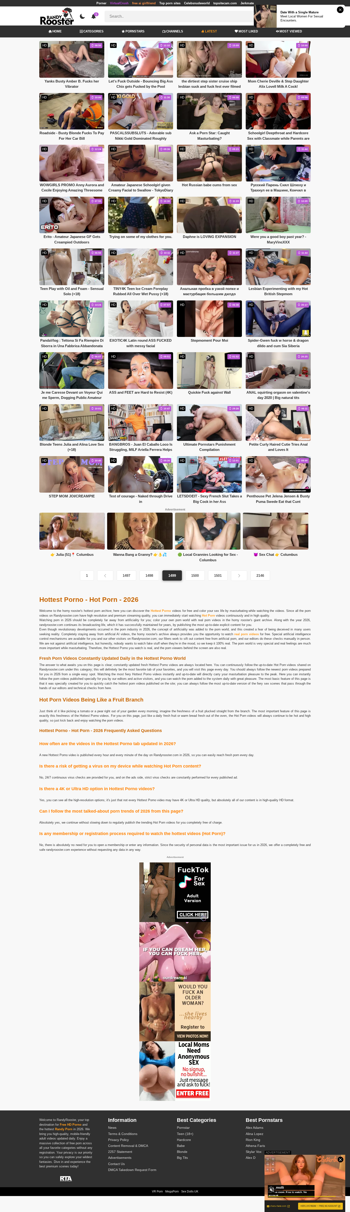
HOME (57, 31)
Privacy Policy (118, 1140)
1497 (126, 575)
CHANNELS (174, 31)
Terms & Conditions (122, 1134)
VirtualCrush (119, 3)
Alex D (250, 1158)
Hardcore (184, 1140)
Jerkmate (247, 3)
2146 (260, 575)
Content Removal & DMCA (128, 1146)
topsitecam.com (225, 3)
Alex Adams (254, 1127)
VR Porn (157, 1191)
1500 (195, 575)
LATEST (211, 31)
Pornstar (183, 1127)
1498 (149, 575)
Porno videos (169, 665)
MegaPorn (172, 1191)
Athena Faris (255, 1146)
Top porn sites (169, 3)
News (112, 1127)
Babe (181, 1146)
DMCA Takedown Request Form (132, 1170)
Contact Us (116, 1164)
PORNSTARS (135, 31)
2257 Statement (120, 1152)
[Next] (239, 575)
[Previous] (105, 575)
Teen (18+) (185, 1134)
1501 (218, 575)
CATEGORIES (93, 31)
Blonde (182, 1152)
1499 (172, 575)
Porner (101, 3)
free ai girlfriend (144, 3)
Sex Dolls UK (189, 1191)
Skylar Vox (253, 1152)
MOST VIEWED (291, 31)
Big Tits (182, 1158)
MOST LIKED (248, 31)
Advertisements (119, 1158)
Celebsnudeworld (197, 3)
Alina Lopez (254, 1134)
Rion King (253, 1140)
